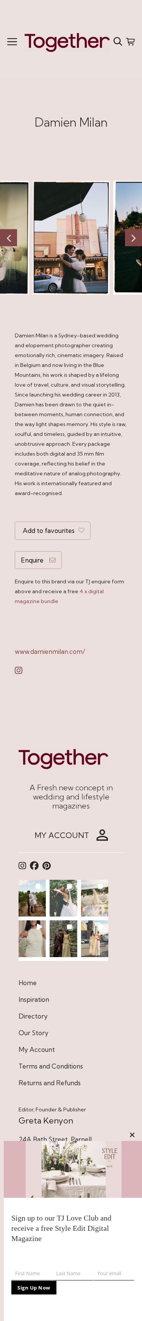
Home (28, 983)
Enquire (32, 560)
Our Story (33, 1033)
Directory (33, 1016)
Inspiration (34, 999)
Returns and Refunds (50, 1083)
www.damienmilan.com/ (50, 651)
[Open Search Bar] (118, 41)
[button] (32, 898)
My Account (37, 1049)
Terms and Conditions (51, 1066)
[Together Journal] (67, 41)
